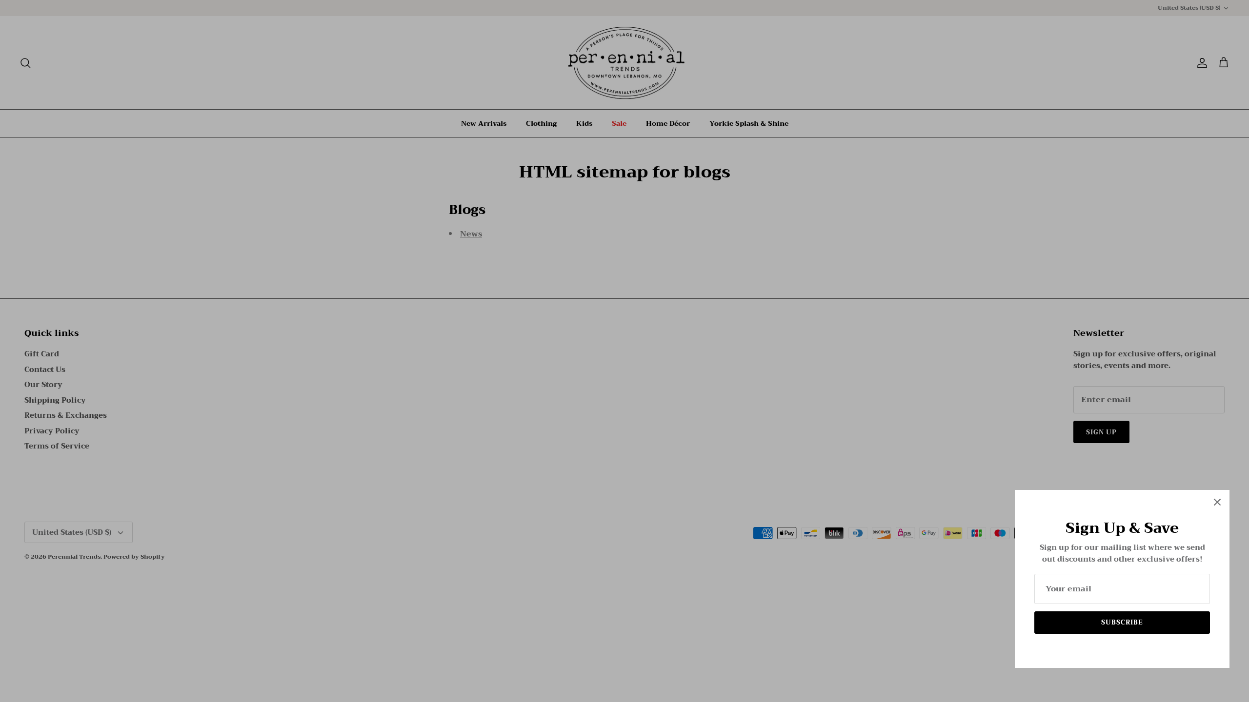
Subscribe (1122, 622)
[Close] (1217, 502)
